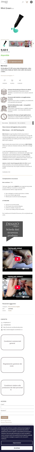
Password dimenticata (6, 422)
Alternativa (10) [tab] (12, 123)
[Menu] (31, 2)
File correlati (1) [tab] (21, 123)
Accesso (4, 417)
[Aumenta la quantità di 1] (6, 61)
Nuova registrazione (6, 420)
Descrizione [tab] (5, 123)
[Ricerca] (22, 2)
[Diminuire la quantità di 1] (6, 62)
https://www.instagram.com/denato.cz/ (12, 330)
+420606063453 (7, 325)
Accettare (17, 448)
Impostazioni (17, 443)
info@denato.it (6, 322)
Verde (9, 310)
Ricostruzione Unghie (14, 307)
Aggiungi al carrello (16, 61)
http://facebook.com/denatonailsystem (13, 327)
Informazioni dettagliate (7, 75)
